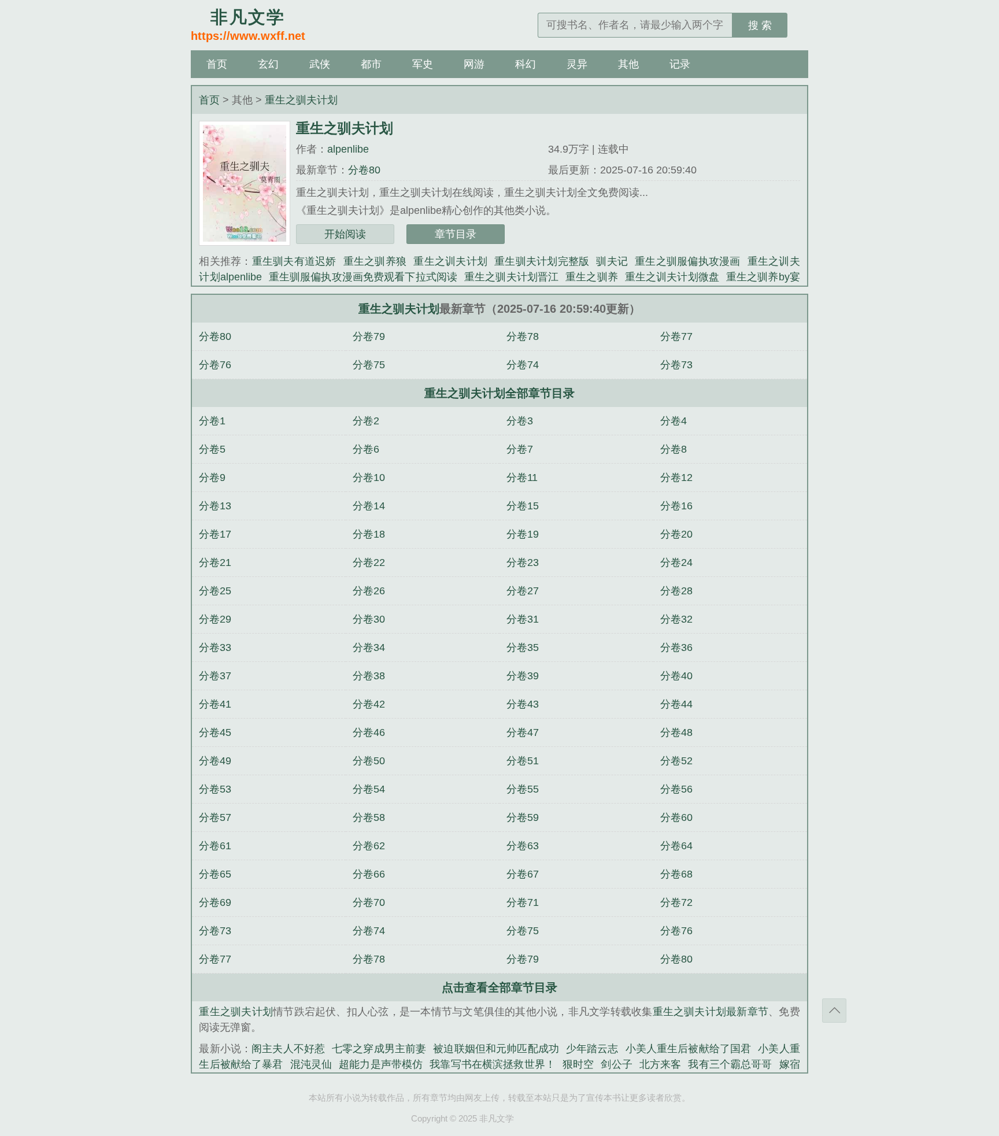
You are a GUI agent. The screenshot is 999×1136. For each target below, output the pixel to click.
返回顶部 (834, 1010)
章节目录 (455, 234)
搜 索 (760, 25)
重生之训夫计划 (450, 261)
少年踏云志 (592, 1048)
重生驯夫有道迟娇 (294, 261)
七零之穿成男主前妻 (379, 1048)
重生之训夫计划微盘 (672, 277)
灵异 (577, 64)
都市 (371, 64)
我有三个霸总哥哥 (730, 1064)
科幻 (525, 64)
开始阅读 (345, 234)
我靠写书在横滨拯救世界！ (493, 1064)
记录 (679, 64)
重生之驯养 (591, 277)
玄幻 (268, 64)
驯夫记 (612, 261)
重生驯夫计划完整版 (541, 261)
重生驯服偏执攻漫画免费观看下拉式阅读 (363, 277)
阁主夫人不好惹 (288, 1048)
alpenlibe (348, 149)
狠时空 (578, 1064)
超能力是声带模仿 (381, 1064)
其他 (628, 64)
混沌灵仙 (311, 1064)
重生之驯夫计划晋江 (511, 277)
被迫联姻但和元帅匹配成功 (496, 1048)
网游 (474, 64)
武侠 (319, 64)
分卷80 (364, 170)
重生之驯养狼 (375, 261)
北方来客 (660, 1064)
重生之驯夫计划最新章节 (711, 1011)
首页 (216, 64)
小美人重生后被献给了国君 (689, 1048)
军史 (422, 64)
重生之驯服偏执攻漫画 (688, 261)
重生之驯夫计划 (301, 100)
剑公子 (616, 1064)
